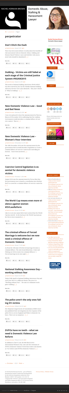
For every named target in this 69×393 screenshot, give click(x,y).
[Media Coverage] (59, 390)
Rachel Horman (13, 390)
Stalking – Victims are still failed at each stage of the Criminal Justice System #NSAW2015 (23, 75)
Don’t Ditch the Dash (16, 44)
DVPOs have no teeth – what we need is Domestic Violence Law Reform (21, 333)
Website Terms (49, 371)
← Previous (9, 363)
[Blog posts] (66, 390)
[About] (58, 390)
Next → (21, 363)
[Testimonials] (61, 390)
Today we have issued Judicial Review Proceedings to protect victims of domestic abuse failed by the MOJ (55, 184)
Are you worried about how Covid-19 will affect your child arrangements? (56, 249)
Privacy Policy (40, 371)
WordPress (26, 390)
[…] (27, 57)
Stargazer (33, 390)
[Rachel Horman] (34, 17)
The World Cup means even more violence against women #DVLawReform (23, 204)
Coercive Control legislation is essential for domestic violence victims (22, 170)
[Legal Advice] (63, 390)
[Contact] (65, 390)
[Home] (6, 32)
